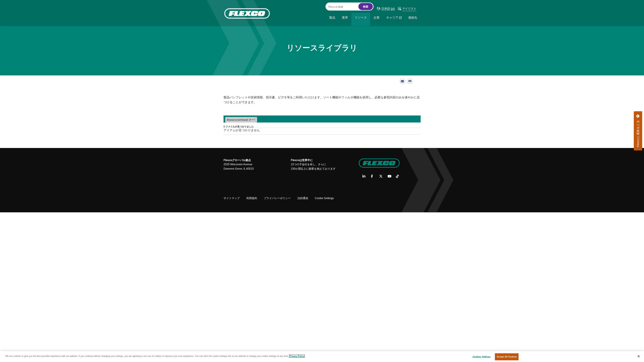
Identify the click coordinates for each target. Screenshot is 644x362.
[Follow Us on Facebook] (374, 176)
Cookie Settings (324, 198)
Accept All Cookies (507, 356)
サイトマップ (232, 198)
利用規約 (251, 198)
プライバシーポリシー (277, 198)
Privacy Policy (296, 356)
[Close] (638, 356)
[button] (383, 8)
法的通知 (302, 198)
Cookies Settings (482, 356)
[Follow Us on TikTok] (399, 176)
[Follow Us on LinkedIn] (365, 176)
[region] (322, 356)
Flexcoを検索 (335, 7)
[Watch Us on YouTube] (390, 176)
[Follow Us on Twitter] (382, 176)
